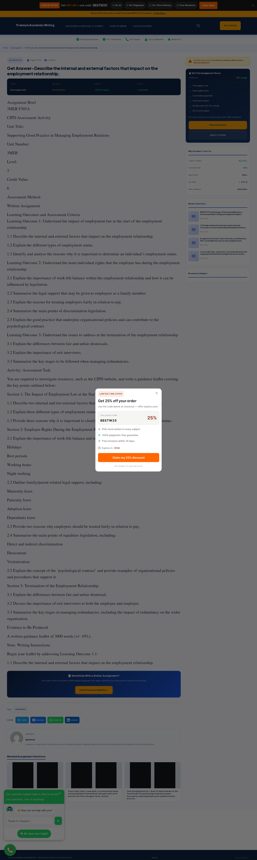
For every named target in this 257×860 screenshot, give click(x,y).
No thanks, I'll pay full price (128, 466)
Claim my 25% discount (128, 457)
